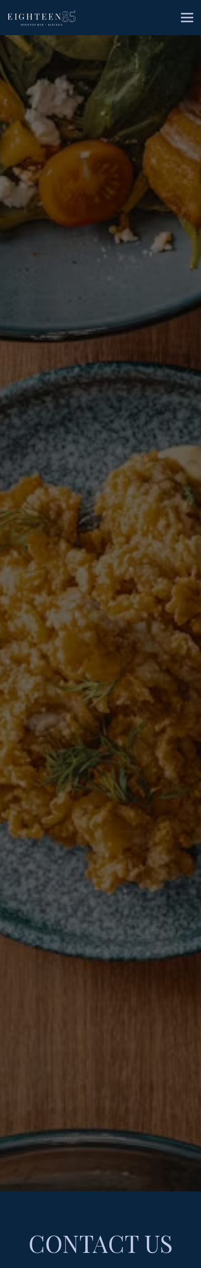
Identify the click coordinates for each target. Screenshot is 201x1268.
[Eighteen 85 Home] (41, 17)
